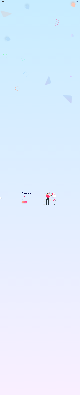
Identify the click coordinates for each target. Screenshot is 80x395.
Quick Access (77, 1)
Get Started (24, 202)
